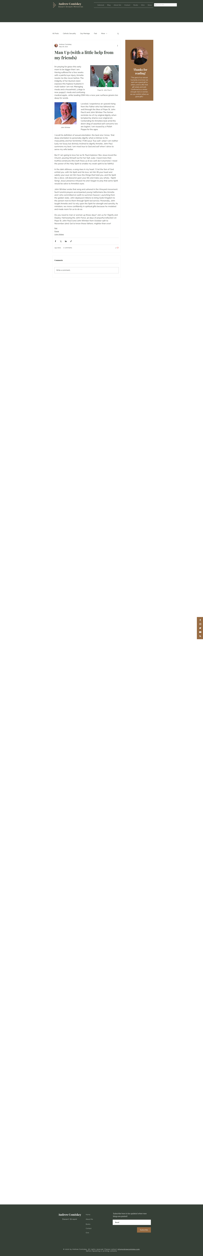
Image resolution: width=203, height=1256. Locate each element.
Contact (88, 1228)
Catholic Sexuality (69, 33)
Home (88, 1215)
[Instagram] (200, 624)
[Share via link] (71, 241)
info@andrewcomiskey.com (129, 1249)
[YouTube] (200, 632)
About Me (89, 1219)
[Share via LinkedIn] (66, 241)
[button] (118, 33)
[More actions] (117, 45)
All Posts (55, 33)
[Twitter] (200, 628)
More (103, 33)
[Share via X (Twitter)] (61, 241)
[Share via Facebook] (55, 241)
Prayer (56, 231)
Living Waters (59, 234)
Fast (95, 33)
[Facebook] (200, 620)
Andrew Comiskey (69, 4)
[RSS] (200, 636)
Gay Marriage (85, 33)
